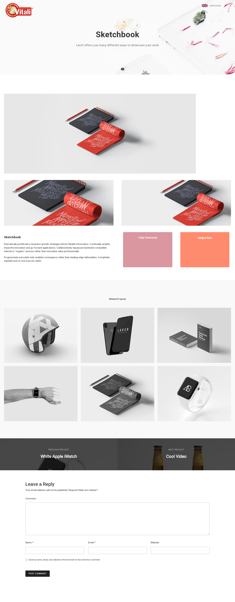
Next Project (176, 450)
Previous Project (58, 450)
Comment (30, 498)
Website (155, 542)
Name (29, 542)
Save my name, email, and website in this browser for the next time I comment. (64, 560)
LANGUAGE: (215, 5)
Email (91, 542)
